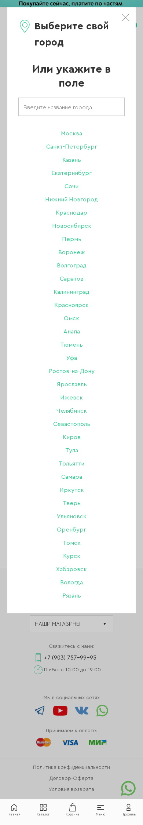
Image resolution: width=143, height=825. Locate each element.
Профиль (128, 814)
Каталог (43, 814)
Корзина (73, 814)
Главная (14, 814)
